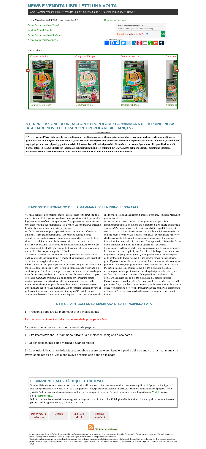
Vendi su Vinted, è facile (40, 30)
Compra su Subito (39, 56)
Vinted (155, 392)
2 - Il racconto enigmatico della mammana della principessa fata (66, 319)
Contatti (40, 12)
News (130, 12)
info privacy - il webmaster (39, 415)
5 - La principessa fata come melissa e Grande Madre (59, 342)
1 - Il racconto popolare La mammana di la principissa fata (62, 311)
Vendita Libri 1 (54, 12)
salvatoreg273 (45, 395)
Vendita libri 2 (72, 12)
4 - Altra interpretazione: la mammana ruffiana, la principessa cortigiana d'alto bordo (78, 335)
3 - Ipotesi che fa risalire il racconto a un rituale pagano (60, 327)
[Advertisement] (115, 176)
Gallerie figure (91, 12)
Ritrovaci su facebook (99, 415)
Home (32, 12)
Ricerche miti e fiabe (113, 12)
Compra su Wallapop (41, 104)
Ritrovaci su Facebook (115, 20)
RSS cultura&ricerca (106, 429)
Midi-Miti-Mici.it (79, 415)
